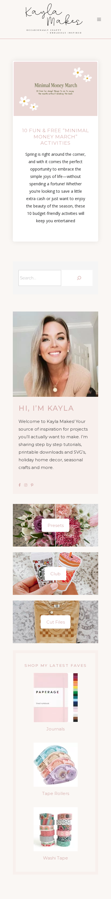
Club (55, 573)
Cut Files (55, 622)
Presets (56, 525)
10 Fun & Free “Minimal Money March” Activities (55, 137)
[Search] (78, 278)
